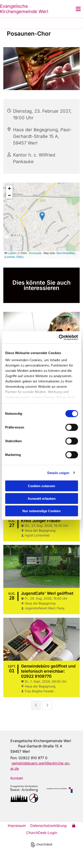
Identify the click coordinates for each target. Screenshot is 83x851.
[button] (72, 9)
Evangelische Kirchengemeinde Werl (24, 9)
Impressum (17, 825)
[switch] (71, 427)
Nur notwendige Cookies (41, 511)
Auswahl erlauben (42, 498)
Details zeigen (58, 473)
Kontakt (16, 778)
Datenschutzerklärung (48, 825)
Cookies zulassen (41, 486)
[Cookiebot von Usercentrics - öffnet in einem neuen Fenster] (59, 337)
